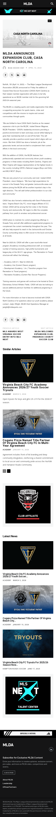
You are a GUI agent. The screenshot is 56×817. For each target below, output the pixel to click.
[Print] (24, 75)
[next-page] (8, 471)
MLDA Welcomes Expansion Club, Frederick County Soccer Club (43, 335)
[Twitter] (11, 75)
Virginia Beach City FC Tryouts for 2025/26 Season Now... (25, 663)
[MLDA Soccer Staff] (5, 68)
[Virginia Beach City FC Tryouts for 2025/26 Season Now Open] (28, 644)
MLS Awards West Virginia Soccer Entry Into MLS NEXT (13, 335)
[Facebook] (5, 75)
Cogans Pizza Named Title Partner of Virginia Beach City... (27, 619)
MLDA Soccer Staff (16, 68)
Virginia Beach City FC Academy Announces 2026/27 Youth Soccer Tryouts (26, 387)
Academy (7, 394)
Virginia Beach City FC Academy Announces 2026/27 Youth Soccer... (26, 575)
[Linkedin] (18, 75)
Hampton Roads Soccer (14, 669)
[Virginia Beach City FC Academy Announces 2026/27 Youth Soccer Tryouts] (28, 368)
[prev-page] (4, 471)
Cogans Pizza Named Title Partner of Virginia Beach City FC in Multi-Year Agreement (26, 443)
